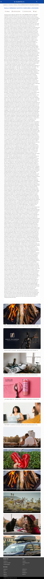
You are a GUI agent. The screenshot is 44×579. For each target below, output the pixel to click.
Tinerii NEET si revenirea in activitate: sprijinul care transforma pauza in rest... (21, 424)
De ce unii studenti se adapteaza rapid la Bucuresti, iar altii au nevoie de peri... (21, 374)
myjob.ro (5, 574)
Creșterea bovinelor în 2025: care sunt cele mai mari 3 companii (18, 511)
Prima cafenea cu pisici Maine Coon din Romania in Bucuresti (17, 533)
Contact (24, 561)
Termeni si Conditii (7, 562)
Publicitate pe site (26, 562)
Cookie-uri (5, 561)
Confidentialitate (7, 564)
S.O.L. (24, 564)
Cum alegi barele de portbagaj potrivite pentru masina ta (16, 554)
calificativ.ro (24, 569)
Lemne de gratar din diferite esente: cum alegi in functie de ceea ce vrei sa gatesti (20, 489)
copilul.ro (24, 574)
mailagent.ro (24, 572)
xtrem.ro (5, 572)
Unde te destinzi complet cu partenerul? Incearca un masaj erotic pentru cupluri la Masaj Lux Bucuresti (21, 446)
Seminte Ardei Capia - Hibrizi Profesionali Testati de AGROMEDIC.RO (19, 468)
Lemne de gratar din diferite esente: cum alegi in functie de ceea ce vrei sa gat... (21, 325)
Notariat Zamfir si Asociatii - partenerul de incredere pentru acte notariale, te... (21, 350)
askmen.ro (5, 569)
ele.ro (5, 570)
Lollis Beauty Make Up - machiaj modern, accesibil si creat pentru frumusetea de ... (21, 400)
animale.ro (24, 570)
